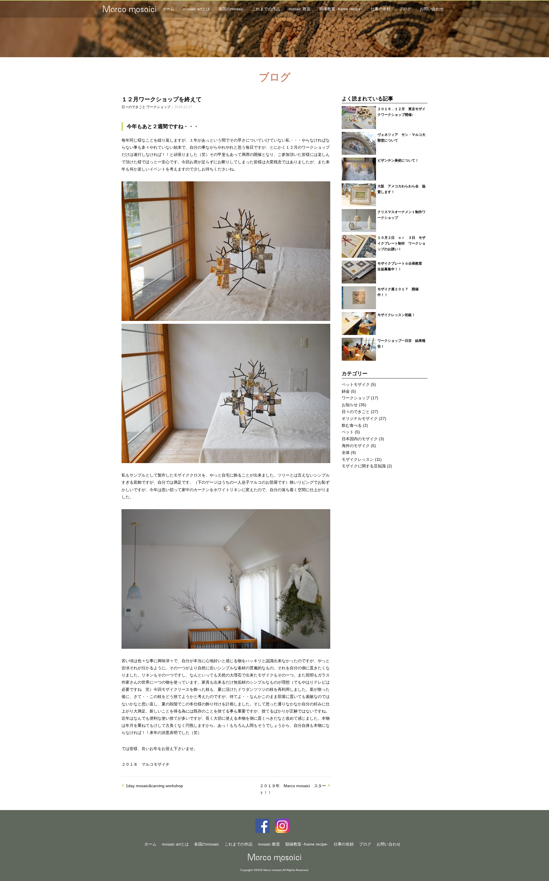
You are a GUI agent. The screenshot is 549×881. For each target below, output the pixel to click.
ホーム (168, 9)
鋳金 (346, 391)
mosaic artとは (196, 9)
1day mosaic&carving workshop (154, 785)
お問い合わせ (432, 9)
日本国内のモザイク (360, 438)
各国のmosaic (230, 9)
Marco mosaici (274, 858)
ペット (348, 432)
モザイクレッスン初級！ (396, 315)
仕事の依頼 (381, 9)
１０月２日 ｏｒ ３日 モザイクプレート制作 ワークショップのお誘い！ (401, 243)
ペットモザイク (356, 384)
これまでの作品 (266, 9)
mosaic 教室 (300, 9)
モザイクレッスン (358, 459)
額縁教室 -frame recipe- (340, 9)
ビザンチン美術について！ (398, 160)
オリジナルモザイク (360, 418)
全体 (346, 452)
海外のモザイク (356, 445)
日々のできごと (134, 107)
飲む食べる (352, 425)
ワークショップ (158, 107)
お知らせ (350, 404)
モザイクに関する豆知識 (364, 466)
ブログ (405, 9)
